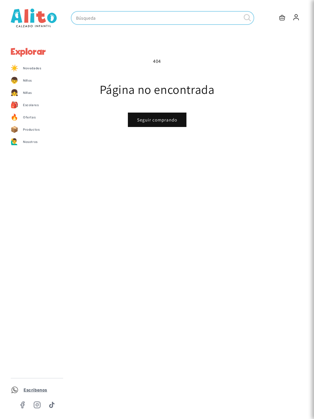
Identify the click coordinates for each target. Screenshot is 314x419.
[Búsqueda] (247, 18)
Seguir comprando (157, 120)
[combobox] (162, 18)
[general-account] (296, 18)
